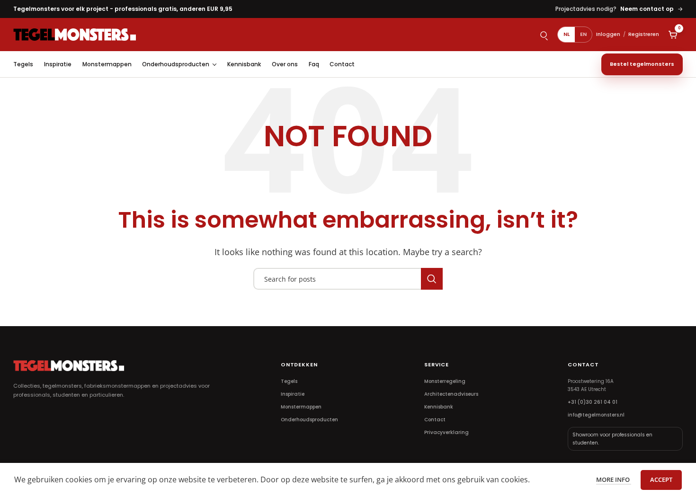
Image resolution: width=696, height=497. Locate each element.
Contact (342, 64)
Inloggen (608, 34)
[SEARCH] (432, 279)
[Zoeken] (543, 34)
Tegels (23, 64)
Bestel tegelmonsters (642, 64)
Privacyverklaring (446, 432)
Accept (661, 479)
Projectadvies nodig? (619, 9)
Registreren (643, 34)
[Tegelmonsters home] (74, 34)
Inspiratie (57, 64)
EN (583, 34)
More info (613, 479)
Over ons (285, 64)
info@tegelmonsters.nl (596, 414)
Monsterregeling (444, 381)
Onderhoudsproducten (175, 64)
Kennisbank (244, 64)
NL (566, 34)
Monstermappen (107, 64)
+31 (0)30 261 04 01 (592, 402)
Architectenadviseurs (451, 394)
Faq (314, 64)
